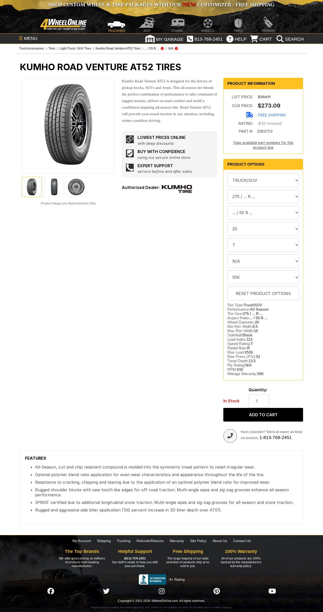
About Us (219, 541)
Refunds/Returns (150, 541)
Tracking (123, 541)
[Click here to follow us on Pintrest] (217, 591)
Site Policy (198, 541)
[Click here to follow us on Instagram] (161, 591)
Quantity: (258, 390)
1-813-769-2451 (275, 437)
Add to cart (263, 414)
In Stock (231, 401)
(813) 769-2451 (135, 558)
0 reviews (271, 123)
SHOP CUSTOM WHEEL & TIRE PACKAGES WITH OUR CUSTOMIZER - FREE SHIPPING (161, 4)
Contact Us (242, 541)
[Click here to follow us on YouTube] (272, 591)
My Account (81, 541)
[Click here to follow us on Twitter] (106, 591)
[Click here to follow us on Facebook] (51, 591)
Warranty (177, 541)
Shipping (104, 541)
